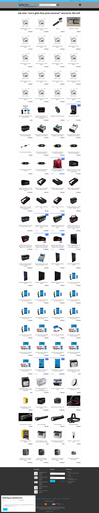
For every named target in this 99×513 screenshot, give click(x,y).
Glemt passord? (62, 481)
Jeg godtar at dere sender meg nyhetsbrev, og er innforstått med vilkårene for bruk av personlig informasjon (18, 505)
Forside (19, 9)
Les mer (59, 509)
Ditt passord (52, 476)
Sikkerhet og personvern (46, 498)
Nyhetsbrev (54, 498)
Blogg (59, 498)
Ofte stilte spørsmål (65, 498)
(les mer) (13, 506)
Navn (4, 500)
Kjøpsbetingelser (37, 498)
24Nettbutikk (51, 511)
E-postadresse (52, 472)
